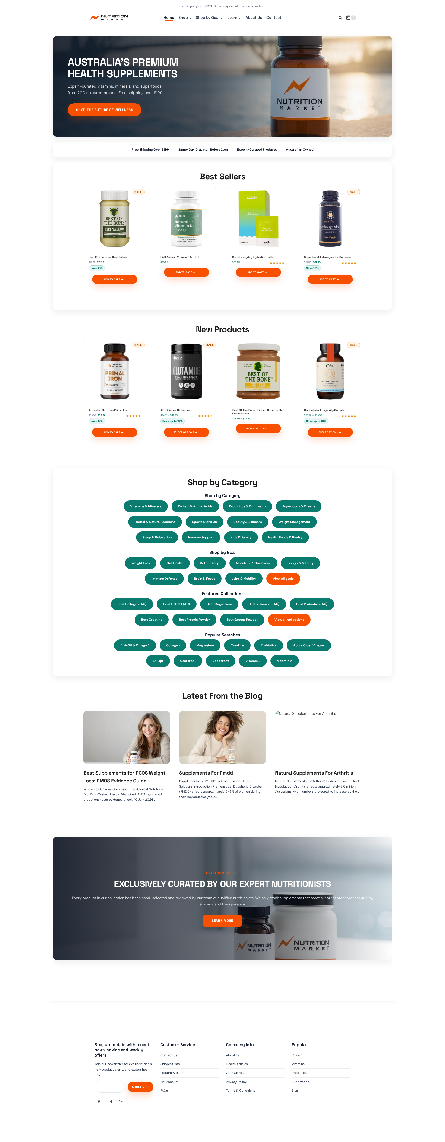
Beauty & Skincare (248, 522)
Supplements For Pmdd (206, 773)
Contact (273, 17)
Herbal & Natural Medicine (155, 522)
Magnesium (205, 645)
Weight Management (294, 522)
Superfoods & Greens (298, 506)
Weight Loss (140, 563)
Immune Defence (164, 578)
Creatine (237, 645)
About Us (253, 17)
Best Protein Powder (194, 619)
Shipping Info (170, 1064)
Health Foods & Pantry (285, 537)
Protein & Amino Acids (195, 506)
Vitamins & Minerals (145, 506)
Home (169, 17)
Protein (297, 1055)
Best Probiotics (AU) (311, 604)
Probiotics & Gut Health (247, 506)
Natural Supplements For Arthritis (314, 773)
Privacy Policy (236, 1082)
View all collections (289, 619)
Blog (295, 1090)
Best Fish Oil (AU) (176, 604)
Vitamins (298, 1064)
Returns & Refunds (174, 1073)
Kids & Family (241, 537)
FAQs (164, 1090)
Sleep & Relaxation (157, 537)
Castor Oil (188, 661)
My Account (169, 1082)
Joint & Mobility (244, 578)
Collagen (173, 645)
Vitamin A (284, 661)
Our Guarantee (237, 1073)
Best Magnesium (219, 604)
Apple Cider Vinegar (308, 645)
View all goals (283, 578)
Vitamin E (252, 661)
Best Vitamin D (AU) (264, 604)
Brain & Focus (204, 578)
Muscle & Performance (253, 563)
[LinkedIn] (121, 1101)
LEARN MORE (222, 920)
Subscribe (140, 1087)
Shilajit (158, 661)
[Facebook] (99, 1101)
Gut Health (175, 563)
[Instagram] (110, 1101)
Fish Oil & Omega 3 (135, 645)
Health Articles (237, 1064)
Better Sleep (209, 563)
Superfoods (300, 1082)
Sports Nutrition (204, 522)
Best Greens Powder (242, 619)
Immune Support (201, 537)
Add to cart (112, 279)
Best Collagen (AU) (132, 604)
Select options (184, 432)
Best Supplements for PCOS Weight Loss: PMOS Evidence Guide (124, 777)
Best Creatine (151, 619)
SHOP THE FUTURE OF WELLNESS (104, 110)
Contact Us (168, 1055)
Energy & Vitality (300, 563)
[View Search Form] (340, 17)
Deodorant (220, 661)
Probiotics (269, 645)
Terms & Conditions (240, 1090)
